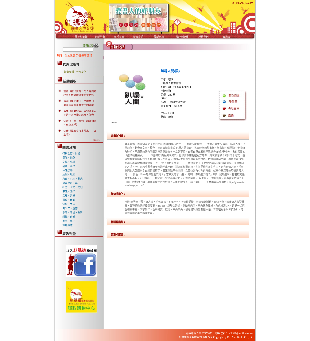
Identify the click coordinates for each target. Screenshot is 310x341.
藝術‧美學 (68, 166)
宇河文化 (81, 71)
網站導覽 (100, 36)
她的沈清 (70, 55)
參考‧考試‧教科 (72, 212)
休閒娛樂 (67, 170)
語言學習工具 (70, 183)
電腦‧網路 (68, 157)
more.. (96, 139)
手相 (78, 55)
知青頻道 (69, 71)
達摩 (84, 55)
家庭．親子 (68, 221)
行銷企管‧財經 (71, 153)
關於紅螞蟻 (81, 36)
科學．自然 (68, 216)
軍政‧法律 (68, 191)
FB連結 (226, 36)
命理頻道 (67, 225)
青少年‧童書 (70, 208)
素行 (89, 55)
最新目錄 (159, 36)
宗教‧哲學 (68, 195)
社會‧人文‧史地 (72, 187)
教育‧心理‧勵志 (72, 178)
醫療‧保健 (68, 200)
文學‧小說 (68, 162)
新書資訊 (138, 36)
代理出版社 (182, 36)
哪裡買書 (119, 36)
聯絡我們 (203, 36)
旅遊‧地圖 (68, 174)
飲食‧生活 (68, 204)
